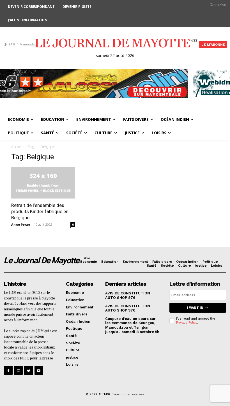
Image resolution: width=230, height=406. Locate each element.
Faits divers (162, 262)
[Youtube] (38, 370)
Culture (184, 265)
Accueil (16, 146)
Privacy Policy (186, 322)
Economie (88, 262)
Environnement (135, 262)
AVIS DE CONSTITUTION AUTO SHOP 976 (127, 295)
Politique (210, 262)
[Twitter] (28, 370)
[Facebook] (8, 370)
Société (167, 265)
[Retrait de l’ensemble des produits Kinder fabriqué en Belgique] (43, 183)
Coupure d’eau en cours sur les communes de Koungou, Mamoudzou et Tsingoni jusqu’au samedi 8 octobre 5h (132, 325)
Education (109, 262)
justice (201, 265)
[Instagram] (18, 370)
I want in (195, 308)
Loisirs (216, 265)
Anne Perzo (20, 224)
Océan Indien (187, 262)
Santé (152, 265)
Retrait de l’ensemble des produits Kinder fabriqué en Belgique (39, 211)
